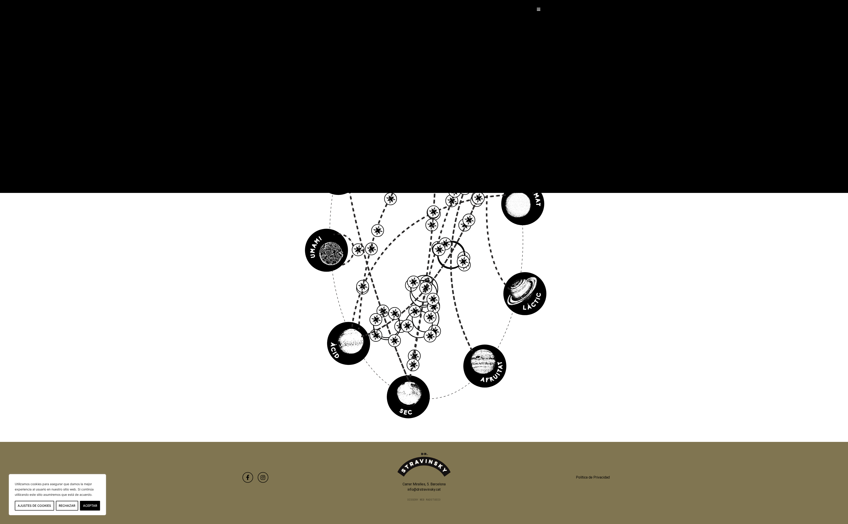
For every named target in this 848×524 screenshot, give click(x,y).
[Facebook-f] (247, 477)
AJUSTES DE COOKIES (34, 505)
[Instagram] (263, 477)
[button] (538, 9)
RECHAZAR (67, 505)
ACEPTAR (90, 505)
